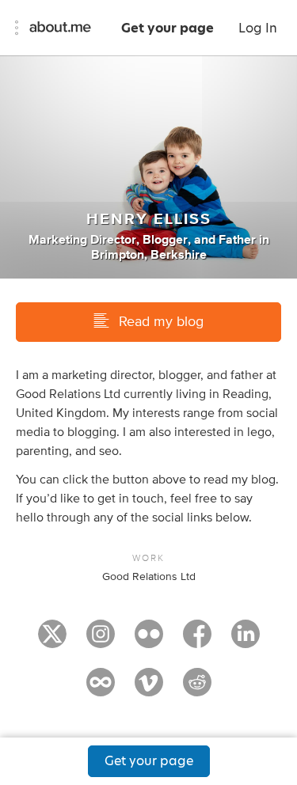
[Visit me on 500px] (100, 689)
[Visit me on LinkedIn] (245, 641)
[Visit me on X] (52, 641)
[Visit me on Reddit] (197, 689)
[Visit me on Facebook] (197, 641)
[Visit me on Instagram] (100, 641)
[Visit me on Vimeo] (149, 689)
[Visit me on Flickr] (149, 641)
